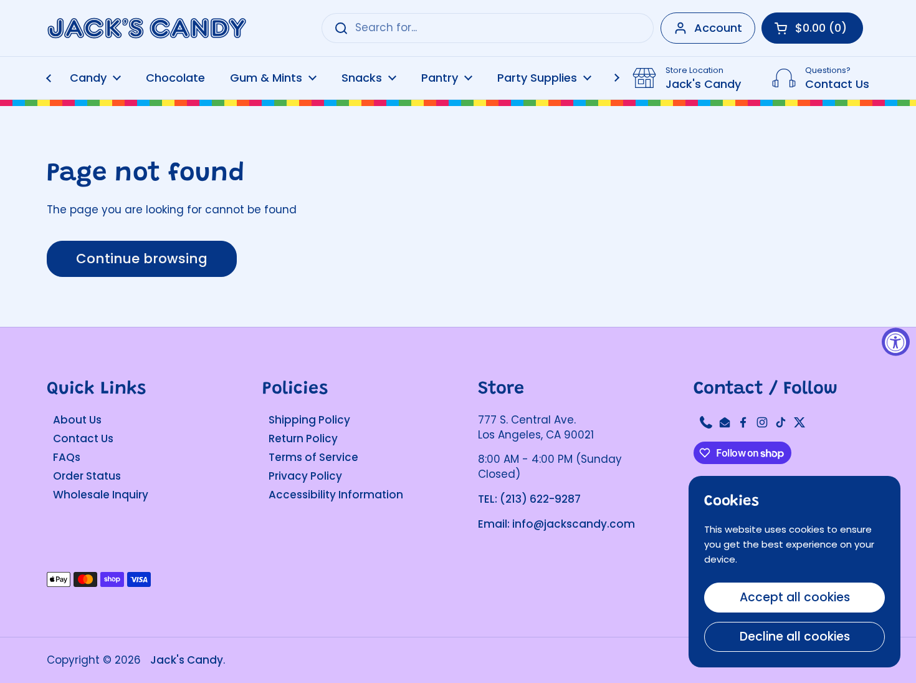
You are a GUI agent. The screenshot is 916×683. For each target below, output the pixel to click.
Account (718, 28)
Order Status (87, 475)
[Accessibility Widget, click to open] (896, 341)
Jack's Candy (186, 659)
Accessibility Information (336, 494)
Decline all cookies (795, 636)
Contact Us (83, 438)
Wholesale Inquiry (100, 494)
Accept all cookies (795, 597)
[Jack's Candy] (146, 28)
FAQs (66, 457)
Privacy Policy (305, 475)
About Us (77, 419)
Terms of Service (313, 457)
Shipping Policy (309, 419)
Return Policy (303, 438)
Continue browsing (142, 258)
